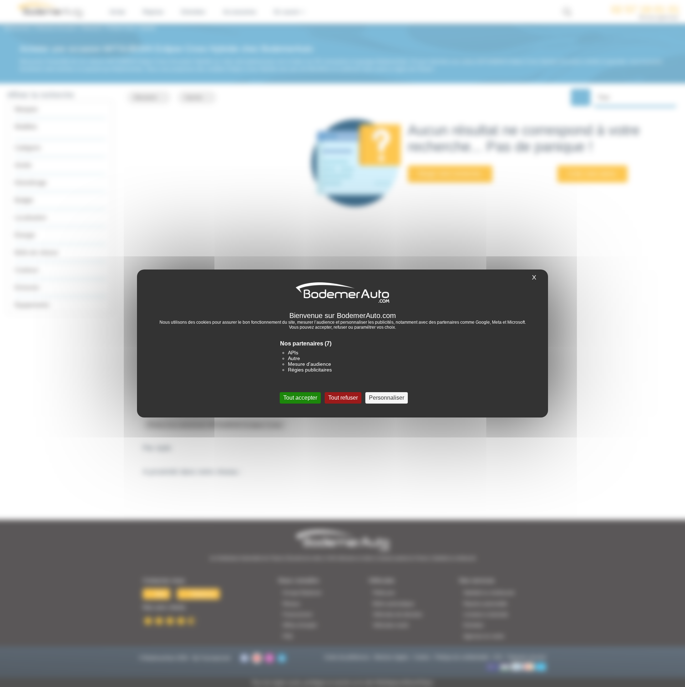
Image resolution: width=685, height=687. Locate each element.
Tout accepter (300, 398)
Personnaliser (386, 398)
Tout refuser (343, 398)
